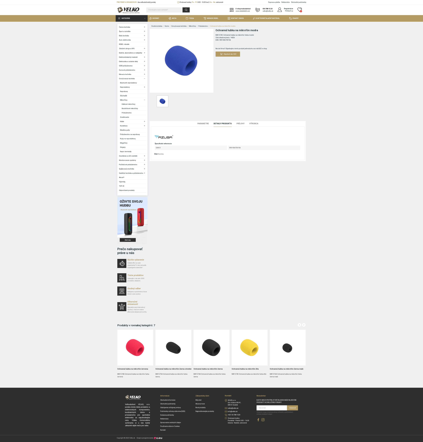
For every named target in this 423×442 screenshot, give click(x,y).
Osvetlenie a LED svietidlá (128, 156)
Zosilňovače (124, 117)
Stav (156, 154)
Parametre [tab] (203, 123)
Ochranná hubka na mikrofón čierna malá (286, 369)
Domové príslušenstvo (127, 70)
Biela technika (124, 36)
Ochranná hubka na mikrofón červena (132, 369)
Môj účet (198, 400)
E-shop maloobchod (243, 9)
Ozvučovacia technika (127, 79)
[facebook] (258, 420)
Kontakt (163, 430)
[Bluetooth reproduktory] (132, 220)
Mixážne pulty (125, 130)
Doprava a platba (274, 2)
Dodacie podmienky (167, 415)
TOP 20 (121, 186)
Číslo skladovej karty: (223, 37)
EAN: (217, 40)
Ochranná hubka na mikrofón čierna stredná (173, 369)
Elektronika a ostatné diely (128, 61)
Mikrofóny (123, 100)
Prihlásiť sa (289, 11)
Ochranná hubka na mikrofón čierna (208, 369)
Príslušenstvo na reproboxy (130, 134)
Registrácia (288, 9)
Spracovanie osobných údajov (170, 422)
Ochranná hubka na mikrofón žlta (245, 369)
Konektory (123, 126)
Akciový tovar (200, 404)
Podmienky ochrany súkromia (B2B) (172, 411)
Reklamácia (285, 2)
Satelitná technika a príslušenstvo (131, 173)
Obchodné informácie (167, 400)
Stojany (122, 147)
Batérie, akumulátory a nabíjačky (130, 53)
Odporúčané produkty (127, 190)
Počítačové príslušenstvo (128, 165)
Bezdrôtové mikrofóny (130, 108)
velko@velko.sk (268, 11)
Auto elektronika (125, 40)
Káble (122, 121)
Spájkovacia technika (126, 169)
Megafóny (123, 143)
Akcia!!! (121, 177)
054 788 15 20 (267, 9)
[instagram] (263, 420)
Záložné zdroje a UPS (127, 49)
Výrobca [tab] (253, 123)
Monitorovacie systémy (127, 160)
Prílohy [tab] (241, 123)
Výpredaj (122, 182)
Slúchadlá (123, 96)
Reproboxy (124, 91)
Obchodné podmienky (298, 2)
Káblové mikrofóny (128, 104)
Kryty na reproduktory (128, 139)
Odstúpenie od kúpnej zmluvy (170, 407)
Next (304, 325)
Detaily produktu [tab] (223, 123)
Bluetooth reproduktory (128, 83)
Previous (299, 325)
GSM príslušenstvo (126, 66)
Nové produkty (201, 407)
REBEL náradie (124, 44)
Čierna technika (124, 27)
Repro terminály (125, 152)
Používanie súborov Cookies (170, 426)
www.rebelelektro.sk (243, 11)
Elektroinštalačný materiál (128, 57)
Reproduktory (125, 87)
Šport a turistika (124, 31)
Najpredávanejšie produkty (205, 411)
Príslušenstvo (127, 113)
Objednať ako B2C (230, 54)
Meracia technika (125, 74)
